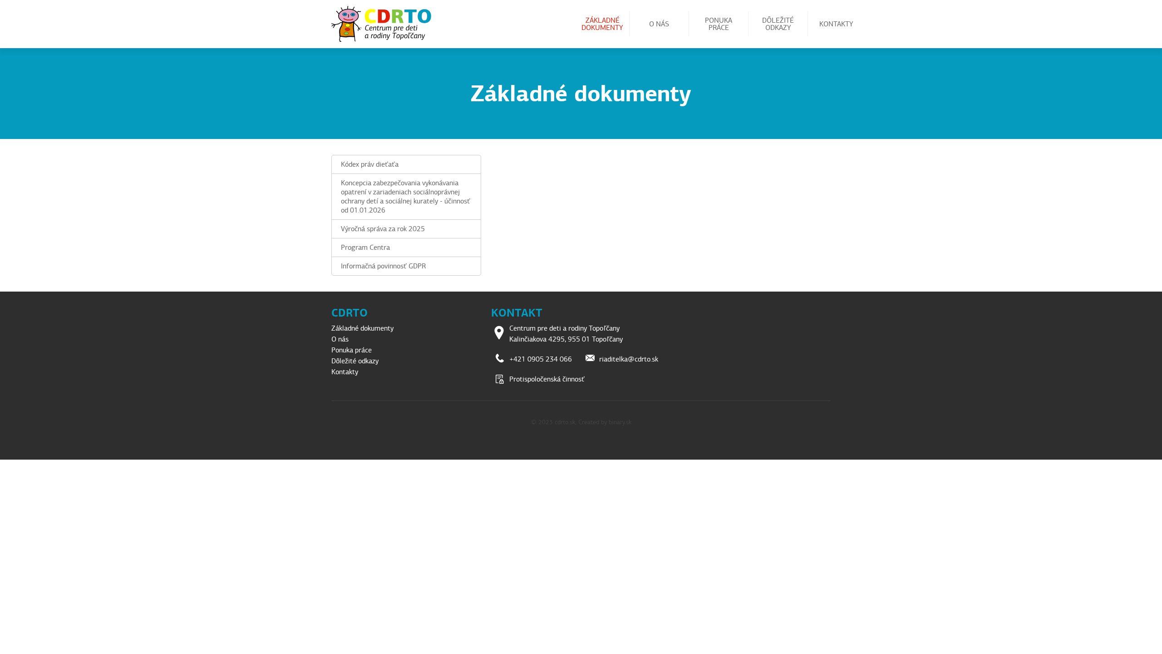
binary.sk (620, 422)
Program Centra (365, 247)
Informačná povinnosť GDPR (383, 266)
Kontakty (836, 24)
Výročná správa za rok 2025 (383, 228)
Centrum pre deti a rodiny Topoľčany (384, 24)
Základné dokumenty (602, 24)
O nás (659, 24)
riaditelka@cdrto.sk (628, 359)
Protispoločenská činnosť (547, 379)
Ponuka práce (718, 24)
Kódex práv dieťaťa (370, 164)
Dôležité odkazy (778, 24)
